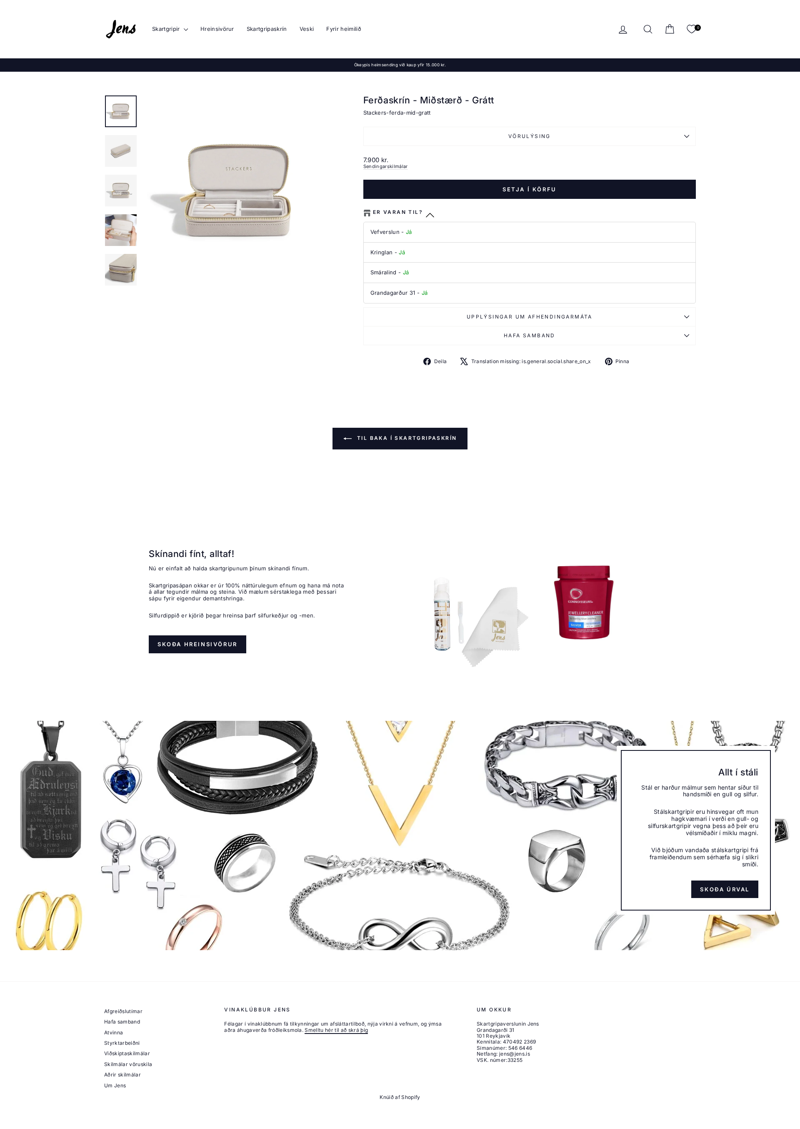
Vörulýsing (529, 136)
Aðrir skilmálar (122, 1074)
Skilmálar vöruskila (128, 1064)
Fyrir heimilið (343, 28)
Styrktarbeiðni (122, 1043)
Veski (307, 28)
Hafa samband (529, 335)
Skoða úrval (725, 889)
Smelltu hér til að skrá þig (336, 1030)
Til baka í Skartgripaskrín (406, 438)
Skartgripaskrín (267, 28)
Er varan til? (398, 212)
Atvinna (113, 1032)
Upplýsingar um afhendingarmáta (529, 317)
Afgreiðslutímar (123, 1011)
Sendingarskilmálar (385, 166)
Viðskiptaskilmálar (127, 1053)
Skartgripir (167, 28)
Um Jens (115, 1085)
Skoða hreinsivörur (198, 644)
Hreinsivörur (217, 28)
